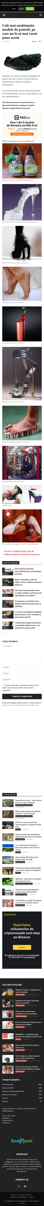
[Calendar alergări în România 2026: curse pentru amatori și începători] (8, 871)
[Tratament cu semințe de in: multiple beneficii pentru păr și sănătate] (8, 604)
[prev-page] (3, 633)
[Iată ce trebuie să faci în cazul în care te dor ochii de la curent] (8, 1048)
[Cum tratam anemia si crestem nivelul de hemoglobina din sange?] (8, 1070)
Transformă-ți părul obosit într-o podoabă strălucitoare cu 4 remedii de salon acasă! (28, 625)
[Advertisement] (19, 745)
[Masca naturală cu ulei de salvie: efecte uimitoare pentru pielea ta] (8, 582)
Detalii (21, 9)
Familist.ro (6, 1123)
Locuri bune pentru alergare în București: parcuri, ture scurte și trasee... (27, 847)
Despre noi (14, 1195)
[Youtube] (25, 1186)
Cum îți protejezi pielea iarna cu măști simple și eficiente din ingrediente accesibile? (28, 593)
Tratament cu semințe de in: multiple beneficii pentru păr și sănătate (28, 603)
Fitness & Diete (20, 862)
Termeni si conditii (25, 1195)
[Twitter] (9, 46)
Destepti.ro (6, 1118)
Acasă (4, 20)
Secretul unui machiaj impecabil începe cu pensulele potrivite (28, 571)
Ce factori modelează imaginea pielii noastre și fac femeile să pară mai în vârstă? (28, 614)
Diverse (18, 829)
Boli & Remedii (20, 839)
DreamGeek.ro (7, 1120)
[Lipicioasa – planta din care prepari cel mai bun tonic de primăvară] (8, 882)
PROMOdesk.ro (8, 1111)
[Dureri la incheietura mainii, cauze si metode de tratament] (8, 1025)
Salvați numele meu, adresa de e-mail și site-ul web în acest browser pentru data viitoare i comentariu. (20, 687)
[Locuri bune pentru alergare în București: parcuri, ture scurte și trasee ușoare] (8, 848)
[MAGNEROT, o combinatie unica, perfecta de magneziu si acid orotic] (8, 1036)
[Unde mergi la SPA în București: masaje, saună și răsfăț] (8, 860)
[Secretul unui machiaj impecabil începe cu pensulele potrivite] (8, 571)
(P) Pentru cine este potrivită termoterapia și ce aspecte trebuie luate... (28, 825)
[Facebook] (4, 46)
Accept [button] (30, 9)
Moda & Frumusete (14, 20)
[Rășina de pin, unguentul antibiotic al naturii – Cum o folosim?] (8, 814)
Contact (31, 1197)
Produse (18, 1039)
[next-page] (7, 633)
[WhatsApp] (20, 46)
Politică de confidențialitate (18, 1197)
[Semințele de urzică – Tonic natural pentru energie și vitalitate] (8, 803)
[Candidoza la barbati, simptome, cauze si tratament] (8, 1003)
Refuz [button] (14, 9)
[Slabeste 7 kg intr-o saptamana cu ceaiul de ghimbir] (8, 993)
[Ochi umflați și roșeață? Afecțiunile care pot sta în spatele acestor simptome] (8, 903)
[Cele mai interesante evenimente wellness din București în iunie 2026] (8, 837)
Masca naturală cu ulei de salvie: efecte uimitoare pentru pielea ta (28, 582)
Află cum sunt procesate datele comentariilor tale (20, 705)
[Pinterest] (15, 46)
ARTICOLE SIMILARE (11, 563)
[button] (3, 15)
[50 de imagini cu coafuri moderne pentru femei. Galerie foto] (8, 1059)
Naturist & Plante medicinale (24, 805)
